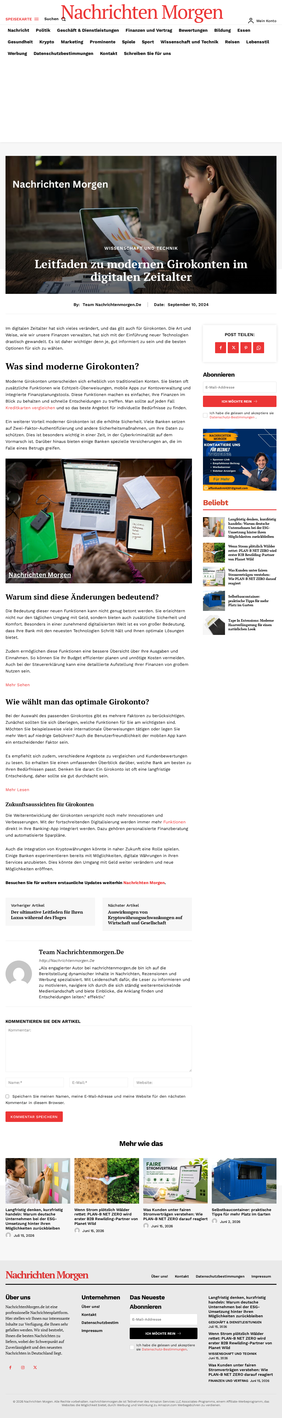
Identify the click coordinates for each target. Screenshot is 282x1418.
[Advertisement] (141, 100)
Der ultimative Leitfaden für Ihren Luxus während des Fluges (47, 914)
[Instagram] (23, 1367)
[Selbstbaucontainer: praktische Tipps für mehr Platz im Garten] (214, 601)
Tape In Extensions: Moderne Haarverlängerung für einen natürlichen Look (251, 624)
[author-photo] (9, 1235)
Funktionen (174, 822)
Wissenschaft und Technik (141, 248)
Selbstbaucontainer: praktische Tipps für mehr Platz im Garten (248, 600)
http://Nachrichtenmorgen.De (66, 960)
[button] (56, 19)
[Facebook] (220, 347)
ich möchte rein (237, 401)
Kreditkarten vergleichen (30, 407)
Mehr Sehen (18, 684)
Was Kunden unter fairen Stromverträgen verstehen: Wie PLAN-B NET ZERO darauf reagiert (252, 576)
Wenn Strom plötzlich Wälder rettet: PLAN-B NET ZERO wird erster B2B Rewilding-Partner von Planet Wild (252, 552)
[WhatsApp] (258, 347)
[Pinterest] (245, 347)
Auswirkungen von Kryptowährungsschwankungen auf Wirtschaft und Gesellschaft (145, 917)
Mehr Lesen (17, 789)
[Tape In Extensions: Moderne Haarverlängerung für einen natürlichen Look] (214, 625)
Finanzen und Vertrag (228, 1381)
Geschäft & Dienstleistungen (235, 1322)
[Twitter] (233, 347)
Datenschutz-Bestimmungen (233, 417)
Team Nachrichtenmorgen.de (112, 304)
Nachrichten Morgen (144, 882)
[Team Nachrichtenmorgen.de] (19, 973)
